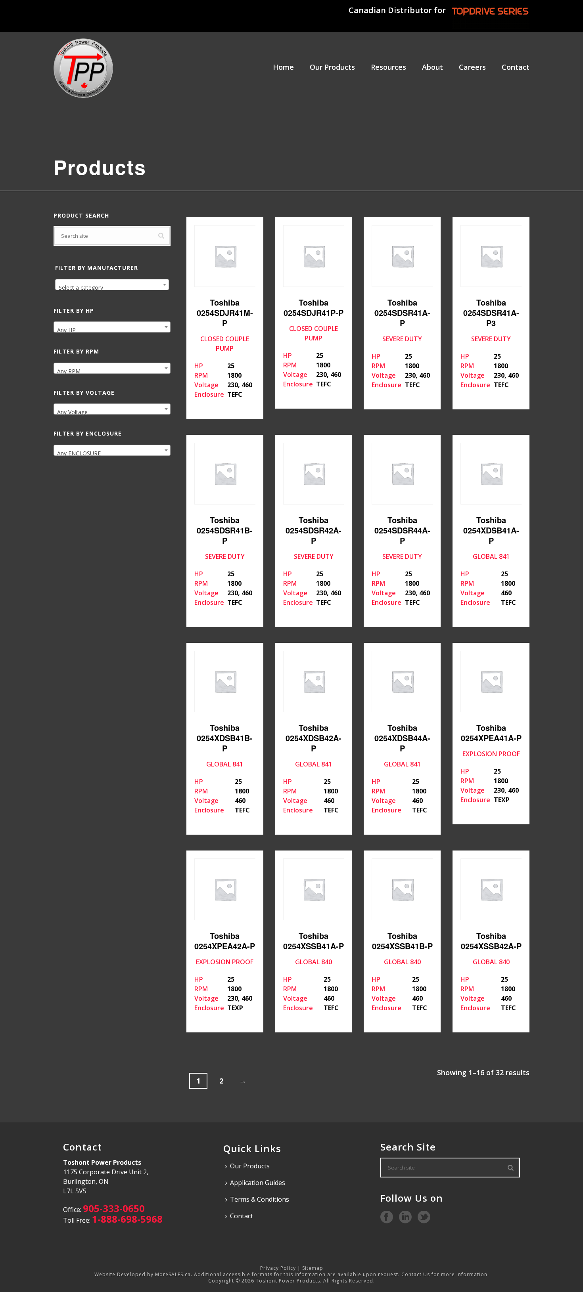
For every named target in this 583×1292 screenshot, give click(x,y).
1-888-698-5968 (127, 1218)
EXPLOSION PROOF (490, 763)
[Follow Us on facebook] (386, 1217)
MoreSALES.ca (173, 1274)
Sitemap (312, 1268)
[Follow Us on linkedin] (405, 1217)
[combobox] (112, 284)
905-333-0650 (114, 1208)
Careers (472, 67)
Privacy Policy (278, 1268)
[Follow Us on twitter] (424, 1217)
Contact (515, 67)
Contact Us (415, 1274)
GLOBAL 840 (313, 971)
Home (283, 67)
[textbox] (112, 287)
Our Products (332, 67)
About (432, 67)
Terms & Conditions (259, 1199)
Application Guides (257, 1182)
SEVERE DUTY (401, 342)
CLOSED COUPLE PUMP (223, 347)
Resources (388, 67)
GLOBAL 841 (489, 560)
